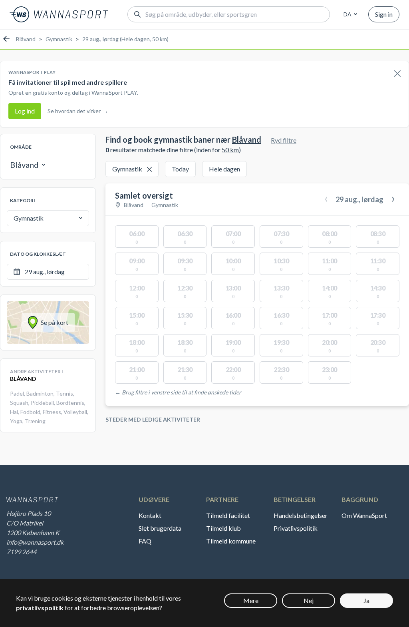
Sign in (384, 14)
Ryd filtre (283, 140)
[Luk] (397, 74)
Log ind (25, 111)
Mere (250, 600)
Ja (366, 600)
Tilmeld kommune (231, 541)
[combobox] (349, 14)
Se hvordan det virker (78, 110)
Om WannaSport (364, 515)
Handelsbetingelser (301, 515)
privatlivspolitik (40, 607)
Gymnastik (59, 39)
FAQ (145, 541)
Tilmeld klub (223, 528)
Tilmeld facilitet (228, 515)
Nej (309, 600)
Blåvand (26, 39)
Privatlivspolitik (296, 528)
